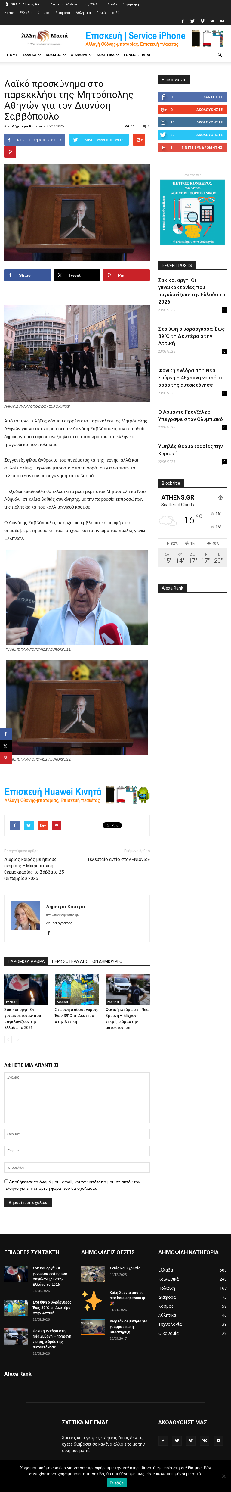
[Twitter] (192, 21)
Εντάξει (117, 1483)
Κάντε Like (213, 97)
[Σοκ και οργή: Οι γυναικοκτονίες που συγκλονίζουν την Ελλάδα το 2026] (26, 989)
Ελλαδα (26, 12)
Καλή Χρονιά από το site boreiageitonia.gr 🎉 (127, 1298)
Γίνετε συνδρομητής (202, 147)
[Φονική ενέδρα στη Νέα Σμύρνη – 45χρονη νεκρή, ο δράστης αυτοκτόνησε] (128, 989)
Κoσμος (43, 12)
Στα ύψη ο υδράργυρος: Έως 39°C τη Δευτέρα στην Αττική (76, 1015)
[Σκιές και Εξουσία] (93, 1274)
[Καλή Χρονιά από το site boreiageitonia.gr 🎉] (93, 1300)
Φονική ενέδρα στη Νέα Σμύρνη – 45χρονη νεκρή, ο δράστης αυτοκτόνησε (190, 377)
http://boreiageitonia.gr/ (62, 915)
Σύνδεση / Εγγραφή (123, 4)
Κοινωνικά (168, 1279)
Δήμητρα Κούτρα (27, 126)
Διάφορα (62, 12)
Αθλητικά (83, 12)
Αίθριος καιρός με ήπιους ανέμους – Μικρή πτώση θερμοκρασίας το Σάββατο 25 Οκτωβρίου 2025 (34, 869)
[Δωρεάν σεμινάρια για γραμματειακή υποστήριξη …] (93, 1327)
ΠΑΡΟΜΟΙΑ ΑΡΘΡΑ (26, 961)
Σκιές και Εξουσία (125, 1268)
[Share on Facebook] (6, 734)
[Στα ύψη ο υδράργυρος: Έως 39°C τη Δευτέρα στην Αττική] (77, 989)
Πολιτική (166, 1288)
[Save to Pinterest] (6, 758)
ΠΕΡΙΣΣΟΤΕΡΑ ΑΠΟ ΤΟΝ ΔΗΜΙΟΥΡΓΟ (87, 961)
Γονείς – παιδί (108, 12)
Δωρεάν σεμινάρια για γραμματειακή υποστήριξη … (128, 1326)
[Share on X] (6, 746)
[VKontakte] (212, 21)
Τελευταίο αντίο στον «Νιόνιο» (118, 859)
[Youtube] (222, 21)
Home (9, 12)
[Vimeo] (202, 21)
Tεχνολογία (170, 1324)
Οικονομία (168, 1333)
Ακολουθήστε (209, 109)
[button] (219, 55)
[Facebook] (182, 21)
